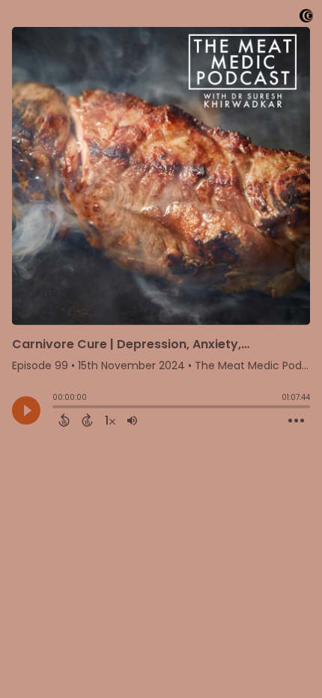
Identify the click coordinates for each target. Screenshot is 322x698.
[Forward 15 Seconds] (87, 420)
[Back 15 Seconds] (64, 420)
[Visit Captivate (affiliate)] (306, 18)
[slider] (56, 408)
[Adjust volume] (132, 420)
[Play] (26, 410)
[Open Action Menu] (296, 421)
